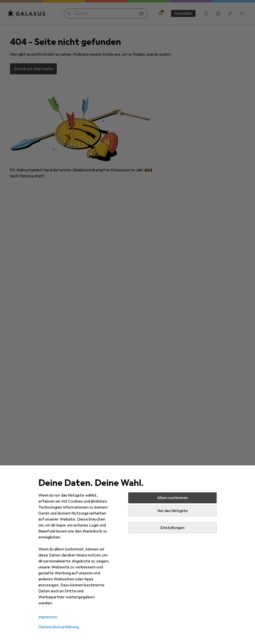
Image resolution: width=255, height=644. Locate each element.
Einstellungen (172, 527)
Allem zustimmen (172, 497)
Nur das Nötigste (172, 510)
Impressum (48, 617)
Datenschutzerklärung (58, 627)
